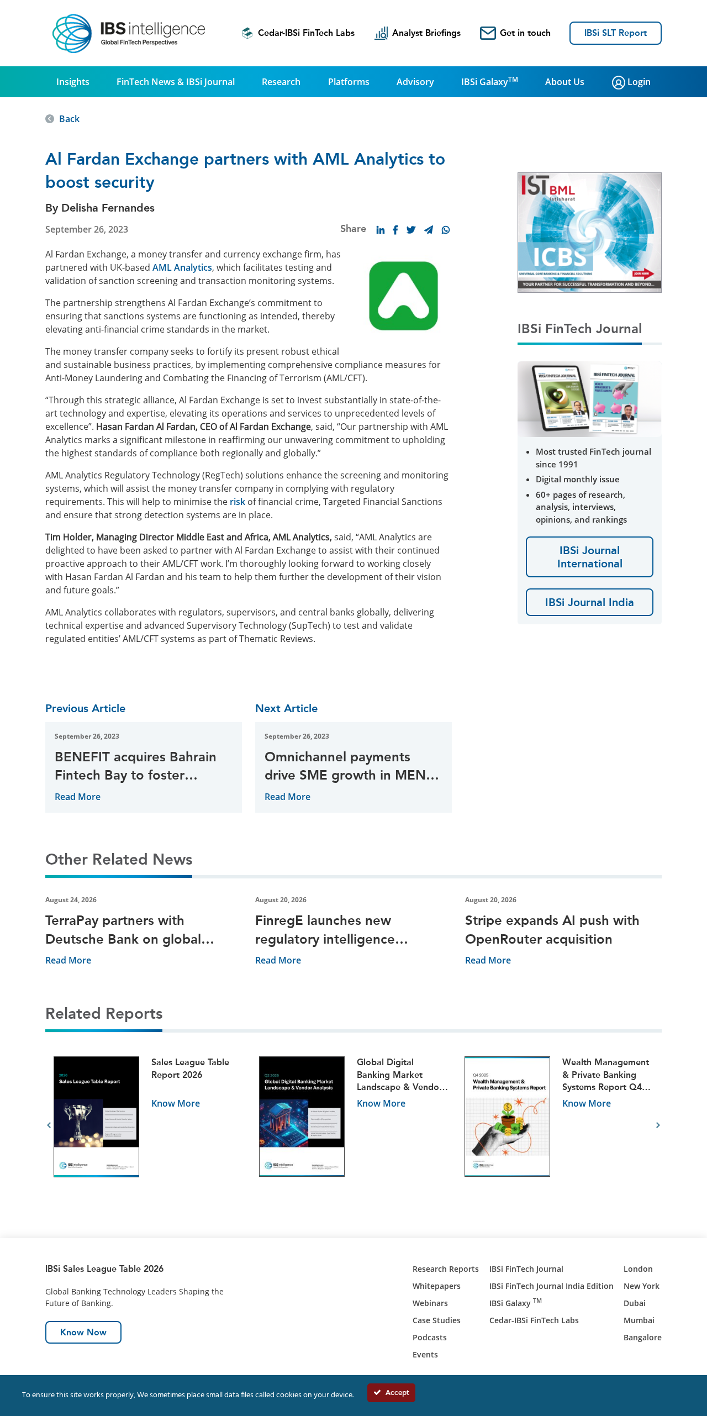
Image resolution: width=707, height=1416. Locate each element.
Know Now (83, 1332)
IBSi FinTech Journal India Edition (551, 1286)
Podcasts (430, 1337)
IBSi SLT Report (615, 33)
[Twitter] (411, 230)
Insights (72, 82)
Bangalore (643, 1337)
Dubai (635, 1303)
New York (641, 1286)
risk (237, 502)
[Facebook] (395, 230)
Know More (175, 1103)
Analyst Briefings (426, 33)
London (638, 1269)
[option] (148, 1125)
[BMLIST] (589, 231)
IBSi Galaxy (489, 81)
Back (69, 119)
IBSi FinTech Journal (526, 1269)
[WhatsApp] (446, 230)
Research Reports (446, 1269)
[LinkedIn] (380, 230)
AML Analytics (182, 267)
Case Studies (437, 1320)
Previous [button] (48, 1125)
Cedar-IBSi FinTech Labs (306, 33)
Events (425, 1354)
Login (638, 82)
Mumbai (639, 1320)
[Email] (428, 230)
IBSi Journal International (589, 557)
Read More (78, 797)
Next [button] (658, 1125)
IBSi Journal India (589, 602)
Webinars (430, 1303)
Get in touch (525, 33)
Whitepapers (437, 1286)
